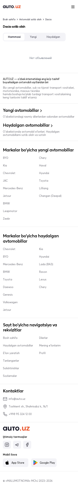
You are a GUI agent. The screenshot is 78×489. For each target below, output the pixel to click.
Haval (42, 165)
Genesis (8, 294)
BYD (5, 158)
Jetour (7, 196)
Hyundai (44, 173)
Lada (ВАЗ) (46, 264)
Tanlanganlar (11, 360)
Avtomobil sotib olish (30, 19)
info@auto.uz (17, 399)
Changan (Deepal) (50, 196)
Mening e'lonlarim (50, 345)
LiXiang (43, 188)
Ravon (43, 272)
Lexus (42, 279)
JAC (5, 180)
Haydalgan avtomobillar (18, 345)
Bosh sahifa (9, 19)
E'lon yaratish (11, 353)
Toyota (43, 180)
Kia (5, 165)
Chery (42, 158)
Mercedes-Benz (13, 188)
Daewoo (8, 287)
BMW (6, 203)
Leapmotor (10, 211)
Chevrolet (9, 173)
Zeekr (6, 218)
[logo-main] (12, 6)
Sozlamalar (10, 376)
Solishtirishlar (11, 368)
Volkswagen (10, 302)
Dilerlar (43, 338)
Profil (42, 353)
